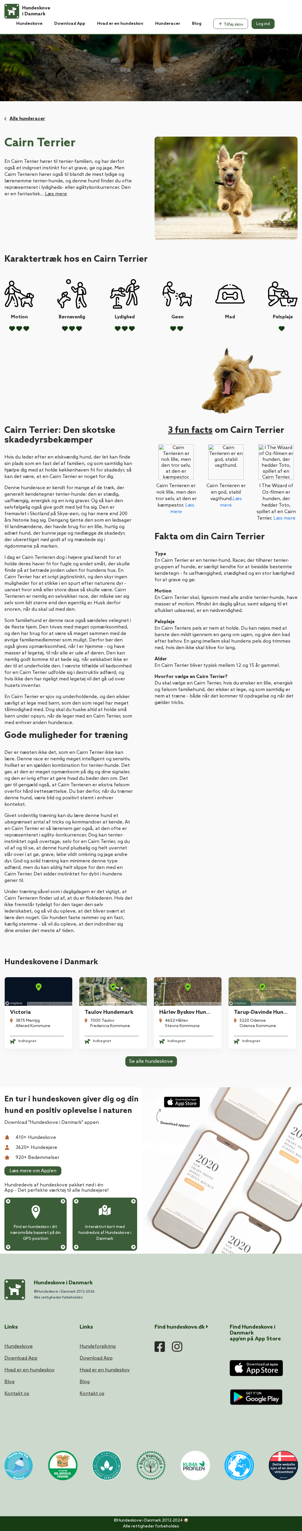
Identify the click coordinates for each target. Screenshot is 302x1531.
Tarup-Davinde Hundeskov (267, 1012)
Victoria (20, 1012)
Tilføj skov (233, 24)
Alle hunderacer (27, 119)
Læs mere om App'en (32, 1171)
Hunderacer (167, 23)
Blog (196, 23)
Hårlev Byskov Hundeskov (191, 1012)
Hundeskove (29, 23)
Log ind (263, 24)
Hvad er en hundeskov (120, 23)
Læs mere (56, 194)
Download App (69, 23)
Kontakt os (16, 1393)
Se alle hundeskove (151, 1061)
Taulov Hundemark (109, 1012)
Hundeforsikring (98, 1346)
